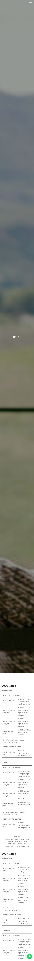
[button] (29, 956)
